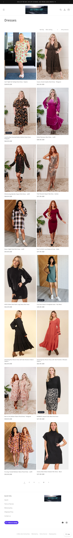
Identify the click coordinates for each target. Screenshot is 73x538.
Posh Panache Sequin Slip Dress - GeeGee (47, 194)
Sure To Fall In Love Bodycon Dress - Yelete (48, 249)
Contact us (7, 516)
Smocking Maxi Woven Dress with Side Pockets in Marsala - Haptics (52, 360)
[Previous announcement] (3, 2)
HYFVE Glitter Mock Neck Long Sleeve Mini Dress (16, 304)
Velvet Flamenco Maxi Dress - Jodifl (46, 137)
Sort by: (42, 29)
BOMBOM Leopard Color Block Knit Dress (47, 416)
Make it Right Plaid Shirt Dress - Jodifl (14, 249)
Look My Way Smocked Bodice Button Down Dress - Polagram (17, 137)
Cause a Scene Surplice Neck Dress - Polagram (49, 82)
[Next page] (48, 482)
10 (43, 482)
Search (6, 500)
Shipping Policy (8, 512)
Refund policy (8, 508)
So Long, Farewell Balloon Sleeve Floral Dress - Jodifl (18, 472)
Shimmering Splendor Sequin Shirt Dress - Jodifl (17, 194)
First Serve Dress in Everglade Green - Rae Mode (49, 304)
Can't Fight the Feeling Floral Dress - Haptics (16, 82)
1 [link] (24, 482)
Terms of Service (9, 504)
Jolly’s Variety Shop (25, 534)
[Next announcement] (69, 2)
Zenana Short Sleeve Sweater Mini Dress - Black (49, 471)
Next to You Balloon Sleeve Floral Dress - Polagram (17, 416)
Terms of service (43, 534)
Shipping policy (52, 534)
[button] (4, 10)
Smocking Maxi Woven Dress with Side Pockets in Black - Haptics (19, 360)
